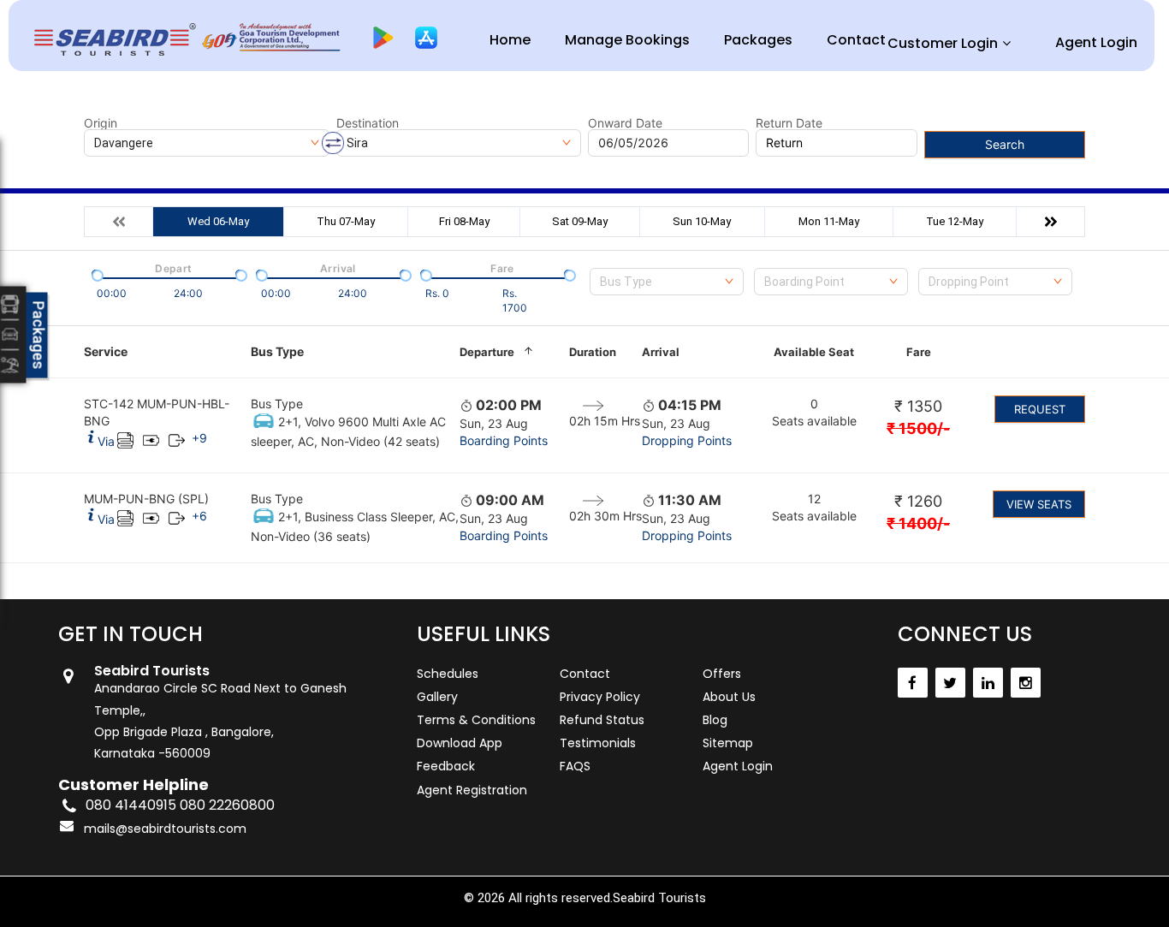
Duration (592, 352)
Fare (918, 352)
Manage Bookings (627, 39)
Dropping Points (687, 440)
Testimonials (598, 743)
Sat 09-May (580, 221)
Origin (100, 123)
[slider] (96, 274)
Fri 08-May (464, 221)
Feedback (446, 766)
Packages (758, 39)
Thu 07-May (346, 221)
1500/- (918, 428)
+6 (199, 515)
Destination (367, 123)
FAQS (575, 766)
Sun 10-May (702, 221)
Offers (722, 673)
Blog (715, 719)
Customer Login (942, 43)
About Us (729, 696)
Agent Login (1096, 42)
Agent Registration (472, 790)
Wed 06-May (218, 221)
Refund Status (602, 719)
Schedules (447, 673)
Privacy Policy (600, 696)
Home (510, 39)
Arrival (660, 352)
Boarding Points (504, 440)
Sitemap (728, 743)
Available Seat (814, 352)
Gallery (437, 696)
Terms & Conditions (476, 719)
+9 (199, 438)
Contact (856, 39)
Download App (459, 743)
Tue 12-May (954, 221)
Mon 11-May (828, 221)
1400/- (918, 523)
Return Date (789, 123)
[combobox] (666, 281)
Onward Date (625, 123)
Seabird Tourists (659, 898)
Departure (487, 352)
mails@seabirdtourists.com (165, 828)
